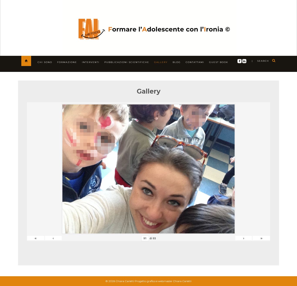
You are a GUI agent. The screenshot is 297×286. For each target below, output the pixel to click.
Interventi (90, 62)
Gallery (161, 62)
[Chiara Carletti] (148, 27)
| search (260, 61)
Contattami (195, 62)
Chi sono (45, 62)
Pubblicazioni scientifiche (126, 62)
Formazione (67, 62)
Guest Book (218, 62)
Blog (177, 62)
